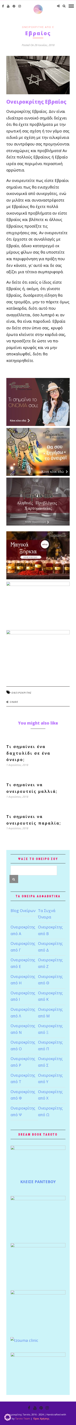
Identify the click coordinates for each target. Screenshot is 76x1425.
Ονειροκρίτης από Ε (38, 27)
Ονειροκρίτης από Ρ (23, 1062)
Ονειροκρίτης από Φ (23, 1095)
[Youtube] (8, 6)
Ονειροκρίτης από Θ (50, 980)
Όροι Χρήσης (41, 1418)
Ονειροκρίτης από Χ (50, 1095)
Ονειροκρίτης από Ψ (23, 1111)
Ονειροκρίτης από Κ (50, 996)
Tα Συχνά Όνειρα (46, 914)
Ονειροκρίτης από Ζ (50, 963)
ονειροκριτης (21, 692)
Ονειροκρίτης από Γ (23, 947)
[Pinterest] (14, 6)
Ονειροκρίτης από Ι (23, 996)
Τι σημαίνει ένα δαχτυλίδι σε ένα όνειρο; (28, 753)
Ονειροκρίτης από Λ (23, 1012)
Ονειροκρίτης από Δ (50, 947)
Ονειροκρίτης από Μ (50, 1012)
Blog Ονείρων (23, 910)
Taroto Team (22, 1418)
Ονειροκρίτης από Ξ (50, 1029)
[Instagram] (19, 6)
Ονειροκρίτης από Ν (23, 1029)
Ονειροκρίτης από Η (23, 980)
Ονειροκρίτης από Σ (50, 1062)
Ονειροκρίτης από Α (23, 930)
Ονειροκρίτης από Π (50, 1045)
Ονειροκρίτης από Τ (23, 1078)
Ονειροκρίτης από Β (50, 930)
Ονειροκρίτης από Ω (50, 1111)
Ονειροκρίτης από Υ (50, 1078)
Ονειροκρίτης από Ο (23, 1045)
